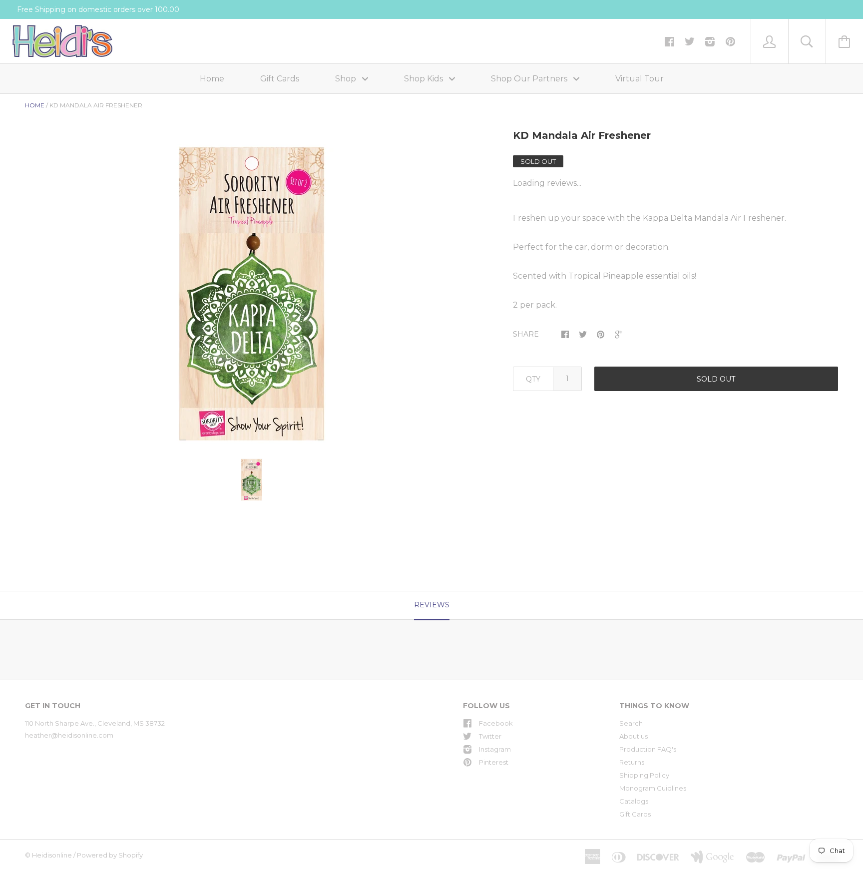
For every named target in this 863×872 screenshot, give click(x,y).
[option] (251, 293)
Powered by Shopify (110, 855)
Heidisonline (52, 855)
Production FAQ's (647, 749)
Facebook (496, 723)
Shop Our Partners (530, 78)
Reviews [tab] (431, 604)
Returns (631, 762)
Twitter (490, 736)
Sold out (716, 379)
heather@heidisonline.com (69, 735)
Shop (346, 78)
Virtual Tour (639, 78)
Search (631, 723)
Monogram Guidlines (652, 788)
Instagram (495, 749)
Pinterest (493, 762)
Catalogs (633, 801)
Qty (533, 379)
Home (212, 78)
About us (633, 736)
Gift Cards (279, 78)
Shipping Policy (644, 775)
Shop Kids (424, 78)
